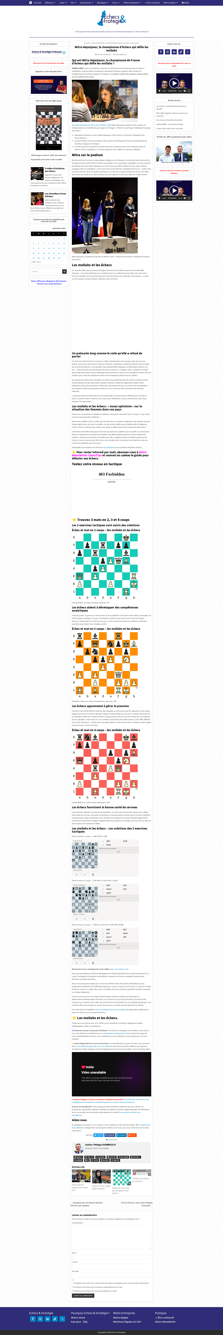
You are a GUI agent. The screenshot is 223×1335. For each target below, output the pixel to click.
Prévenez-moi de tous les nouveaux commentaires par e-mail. (98, 1287)
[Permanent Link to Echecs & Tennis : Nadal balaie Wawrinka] (101, 1176)
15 (54, 248)
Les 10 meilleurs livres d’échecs (55, 195)
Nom (74, 1253)
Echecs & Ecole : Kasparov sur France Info (80, 1187)
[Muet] (185, 91)
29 (54, 258)
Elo (72, 2)
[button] (174, 83)
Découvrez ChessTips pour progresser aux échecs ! (121, 1190)
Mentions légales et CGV (127, 1321)
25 (33, 258)
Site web (75, 1271)
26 (38, 258)
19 (38, 253)
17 (64, 248)
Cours (114, 2)
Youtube (113, 1157)
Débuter (49, 2)
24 (64, 253)
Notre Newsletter (165, 1321)
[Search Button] (30, 2)
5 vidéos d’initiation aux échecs (55, 169)
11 (33, 248)
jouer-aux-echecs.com (119, 969)
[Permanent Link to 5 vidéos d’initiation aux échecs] (37, 173)
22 (54, 253)
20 (44, 253)
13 (44, 248)
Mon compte (169, 2)
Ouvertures (85, 2)
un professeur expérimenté (113, 1033)
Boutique (101, 2)
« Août (33, 262)
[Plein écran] (189, 91)
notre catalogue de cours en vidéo (110, 1009)
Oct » (39, 262)
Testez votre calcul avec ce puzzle (169, 128)
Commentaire (78, 1223)
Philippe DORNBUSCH (104, 54)
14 (49, 248)
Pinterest (136, 1157)
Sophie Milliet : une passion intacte (169, 124)
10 (64, 243)
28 (49, 258)
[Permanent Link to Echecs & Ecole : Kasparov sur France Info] (81, 1175)
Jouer (62, 2)
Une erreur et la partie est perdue (169, 120)
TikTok (95, 1160)
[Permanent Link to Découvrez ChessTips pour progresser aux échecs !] (121, 1177)
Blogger (105, 1160)
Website (79, 1157)
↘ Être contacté (152, 2)
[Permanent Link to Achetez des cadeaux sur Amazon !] (142, 1172)
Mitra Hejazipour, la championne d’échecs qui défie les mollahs (111, 48)
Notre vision (78, 1317)
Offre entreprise (131, 2)
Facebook (110, 1135)
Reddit (133, 1135)
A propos (76, 1321)
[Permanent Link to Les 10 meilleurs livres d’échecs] (37, 198)
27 (44, 258)
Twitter (99, 1135)
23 (59, 253)
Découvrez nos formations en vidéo (48, 63)
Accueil (37, 2)
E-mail (75, 1262)
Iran (115, 1140)
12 (38, 248)
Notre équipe (120, 1317)
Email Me (116, 1160)
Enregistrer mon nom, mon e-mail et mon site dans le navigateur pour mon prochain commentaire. (111, 1283)
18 (33, 253)
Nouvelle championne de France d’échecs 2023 (91, 125)
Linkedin (122, 1135)
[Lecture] (159, 91)
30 (59, 258)
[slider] (172, 91)
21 (49, 253)
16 (59, 248)
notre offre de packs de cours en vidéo (92, 1046)
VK (88, 1160)
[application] (174, 83)
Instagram (124, 1157)
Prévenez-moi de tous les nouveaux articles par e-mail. (95, 1291)
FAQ (85, 1321)
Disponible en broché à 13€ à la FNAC (46, 159)
